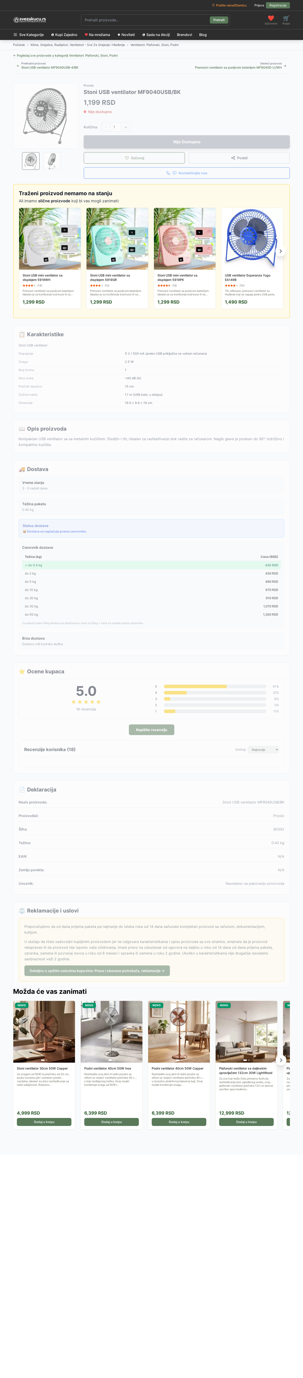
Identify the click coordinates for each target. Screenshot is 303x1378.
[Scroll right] (280, 251)
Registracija (278, 5)
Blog (203, 34)
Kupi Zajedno (66, 34)
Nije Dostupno (187, 141)
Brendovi (184, 34)
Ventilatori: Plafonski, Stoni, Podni (154, 45)
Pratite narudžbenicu (231, 5)
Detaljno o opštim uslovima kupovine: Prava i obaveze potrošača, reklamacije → (97, 970)
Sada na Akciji (158, 34)
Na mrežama (99, 34)
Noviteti (128, 34)
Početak (19, 45)
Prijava (259, 5)
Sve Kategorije (31, 34)
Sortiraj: (240, 749)
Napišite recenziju (151, 730)
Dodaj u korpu (44, 1122)
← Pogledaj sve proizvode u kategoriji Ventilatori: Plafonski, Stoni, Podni (65, 55)
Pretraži (219, 20)
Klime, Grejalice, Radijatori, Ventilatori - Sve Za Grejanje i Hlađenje (78, 45)
